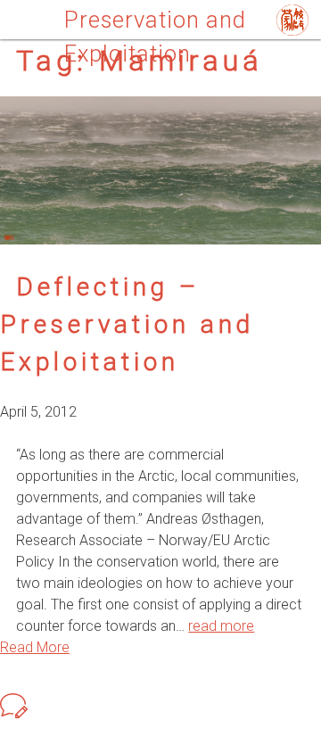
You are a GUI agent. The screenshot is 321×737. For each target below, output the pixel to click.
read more (221, 625)
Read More (35, 647)
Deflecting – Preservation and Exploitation (127, 324)
